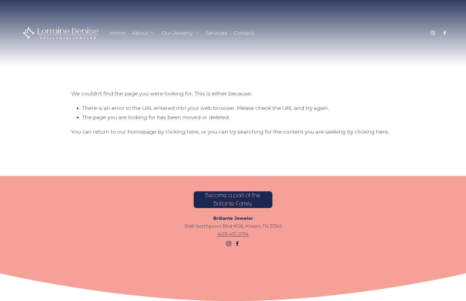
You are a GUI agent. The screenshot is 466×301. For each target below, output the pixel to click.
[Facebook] (444, 33)
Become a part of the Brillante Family (233, 199)
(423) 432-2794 (233, 234)
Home (117, 33)
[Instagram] (433, 33)
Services (216, 33)
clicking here (182, 132)
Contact (244, 33)
